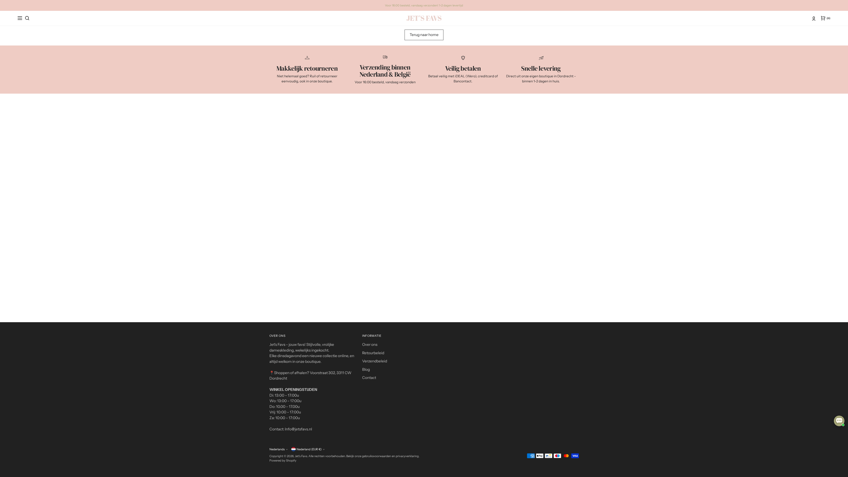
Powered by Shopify (282, 460)
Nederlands (277, 449)
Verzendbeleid (374, 361)
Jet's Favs (301, 456)
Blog (366, 369)
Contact (369, 377)
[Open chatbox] (839, 421)
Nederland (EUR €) (309, 449)
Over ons (369, 344)
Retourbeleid (373, 353)
